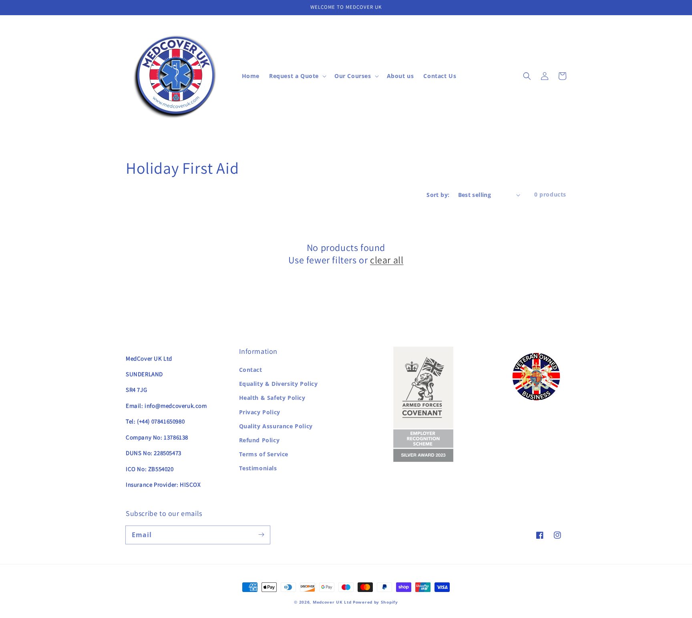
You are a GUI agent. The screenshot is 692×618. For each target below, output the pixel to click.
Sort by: (437, 195)
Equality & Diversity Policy (278, 383)
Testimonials (258, 468)
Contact (250, 369)
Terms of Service (264, 454)
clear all (386, 260)
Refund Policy (259, 440)
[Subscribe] (261, 535)
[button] (527, 76)
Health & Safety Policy (272, 397)
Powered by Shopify (375, 602)
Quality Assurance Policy (276, 426)
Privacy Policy (259, 412)
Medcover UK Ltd (333, 602)
